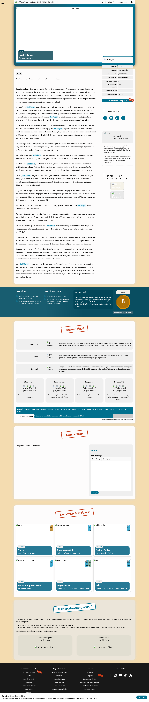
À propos (90, 672)
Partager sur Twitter (111, 118)
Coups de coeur (59, 686)
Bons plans (29, 689)
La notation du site (89, 679)
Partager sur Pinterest (123, 118)
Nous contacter (89, 689)
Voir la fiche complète (121, 100)
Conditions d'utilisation (90, 686)
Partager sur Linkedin (117, 118)
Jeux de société (28, 679)
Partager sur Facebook (105, 118)
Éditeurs (59, 676)
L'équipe (95, 675)
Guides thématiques (29, 686)
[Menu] (2, 2)
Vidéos (28, 692)
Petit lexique (59, 682)
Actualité (29, 682)
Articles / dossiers (32, 672)
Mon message (96, 455)
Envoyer (94, 493)
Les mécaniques (59, 679)
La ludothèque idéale (59, 689)
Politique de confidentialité (89, 682)
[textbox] (111, 476)
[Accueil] (21, 2)
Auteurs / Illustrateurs (59, 672)
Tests (29, 676)
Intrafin (121, 66)
